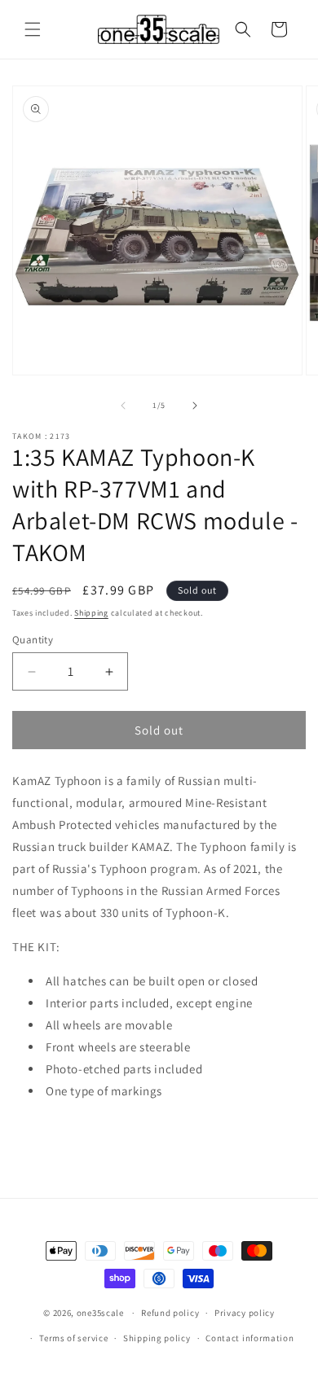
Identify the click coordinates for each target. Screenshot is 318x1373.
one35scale (100, 1312)
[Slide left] (123, 405)
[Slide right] (195, 405)
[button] (33, 29)
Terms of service (73, 1338)
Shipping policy (157, 1338)
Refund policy (170, 1312)
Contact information (249, 1338)
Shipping (91, 613)
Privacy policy (244, 1312)
